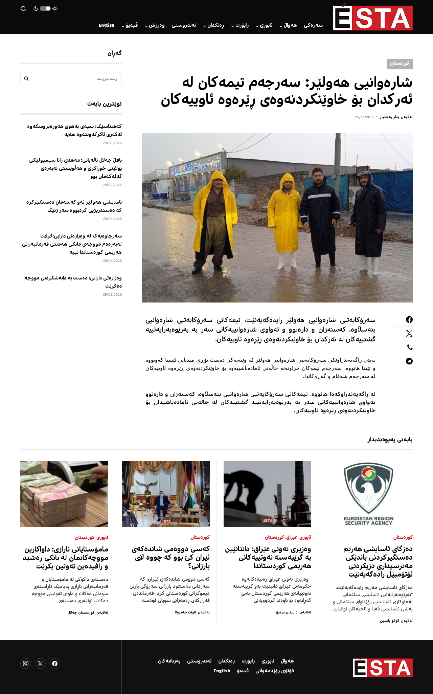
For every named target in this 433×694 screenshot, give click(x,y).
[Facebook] (54, 663)
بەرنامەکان (169, 661)
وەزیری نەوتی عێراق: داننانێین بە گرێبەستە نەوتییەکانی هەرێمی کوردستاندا (268, 558)
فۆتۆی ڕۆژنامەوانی (274, 671)
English (221, 671)
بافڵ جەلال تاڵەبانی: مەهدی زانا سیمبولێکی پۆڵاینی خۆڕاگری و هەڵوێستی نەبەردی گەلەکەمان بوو (75, 168)
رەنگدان (226, 661)
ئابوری (305, 538)
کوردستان (399, 64)
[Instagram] (25, 663)
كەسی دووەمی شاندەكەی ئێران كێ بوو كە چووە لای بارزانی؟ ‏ (171, 558)
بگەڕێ (26, 78)
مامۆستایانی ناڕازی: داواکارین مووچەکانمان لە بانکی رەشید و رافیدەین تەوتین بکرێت (65, 558)
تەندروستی (199, 661)
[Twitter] (40, 663)
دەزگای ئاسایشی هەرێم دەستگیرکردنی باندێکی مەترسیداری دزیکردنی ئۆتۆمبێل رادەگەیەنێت (378, 562)
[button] (45, 8)
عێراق (291, 538)
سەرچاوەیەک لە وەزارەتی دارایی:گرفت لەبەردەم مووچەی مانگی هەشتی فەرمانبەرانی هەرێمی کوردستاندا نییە (72, 244)
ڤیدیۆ (243, 671)
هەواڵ (287, 661)
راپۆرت (248, 661)
